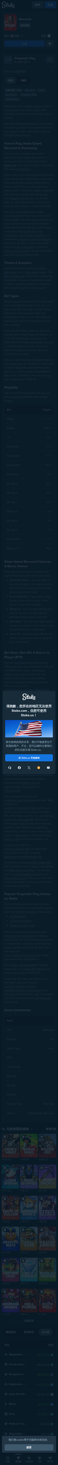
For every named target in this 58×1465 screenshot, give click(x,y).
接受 (29, 1447)
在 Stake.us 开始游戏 (29, 757)
